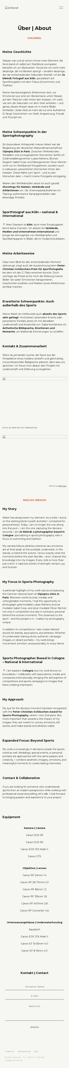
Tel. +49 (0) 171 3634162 (33, 1057)
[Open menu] (61, 7)
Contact (10, 1051)
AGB (36, 1051)
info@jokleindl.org (14, 1060)
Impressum (24, 1051)
